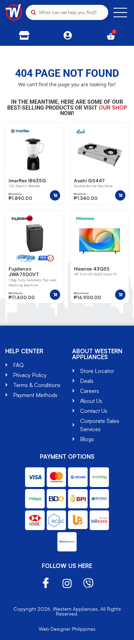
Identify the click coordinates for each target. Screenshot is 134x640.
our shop (113, 107)
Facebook (46, 583)
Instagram (67, 583)
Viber (88, 583)
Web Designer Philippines (67, 629)
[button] (55, 195)
